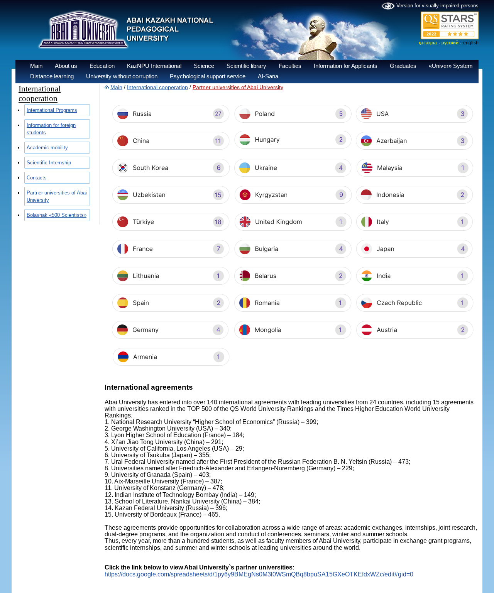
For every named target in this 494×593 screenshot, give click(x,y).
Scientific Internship (49, 163)
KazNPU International (154, 66)
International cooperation (157, 87)
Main (36, 66)
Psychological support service (207, 76)
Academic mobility (47, 147)
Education (102, 66)
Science (204, 66)
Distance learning (52, 76)
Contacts (37, 178)
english (471, 43)
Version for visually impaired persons (437, 5)
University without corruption (121, 76)
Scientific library (246, 66)
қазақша (428, 43)
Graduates (403, 66)
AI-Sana (268, 76)
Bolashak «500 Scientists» (56, 215)
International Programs (52, 110)
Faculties (290, 66)
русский (450, 43)
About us (66, 66)
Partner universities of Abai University (238, 87)
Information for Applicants (345, 66)
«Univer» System (451, 66)
